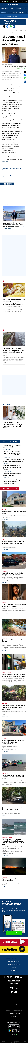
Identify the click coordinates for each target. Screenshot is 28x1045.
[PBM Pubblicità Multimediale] (14, 992)
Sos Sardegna (13, 12)
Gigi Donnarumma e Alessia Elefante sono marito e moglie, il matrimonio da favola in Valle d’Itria (13, 425)
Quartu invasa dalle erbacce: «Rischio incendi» (12, 474)
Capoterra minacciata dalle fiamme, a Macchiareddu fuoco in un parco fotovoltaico (13, 707)
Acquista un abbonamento (14, 961)
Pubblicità (14, 1005)
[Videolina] (14, 942)
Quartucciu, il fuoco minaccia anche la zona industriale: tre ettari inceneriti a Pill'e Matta (12, 453)
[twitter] (2, 1)
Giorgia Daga (6, 477)
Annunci (14, 967)
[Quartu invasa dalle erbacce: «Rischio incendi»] (14, 627)
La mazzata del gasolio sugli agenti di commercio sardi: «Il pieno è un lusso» (12, 481)
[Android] (14, 1030)
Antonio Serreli (6, 457)
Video (12, 8)
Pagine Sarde (14, 970)
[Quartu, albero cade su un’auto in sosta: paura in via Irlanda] (14, 795)
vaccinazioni (9, 176)
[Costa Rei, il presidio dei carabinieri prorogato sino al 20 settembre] (14, 560)
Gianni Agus (5, 463)
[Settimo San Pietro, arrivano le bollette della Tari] (14, 499)
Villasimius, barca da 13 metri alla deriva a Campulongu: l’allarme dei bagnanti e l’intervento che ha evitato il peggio (14, 841)
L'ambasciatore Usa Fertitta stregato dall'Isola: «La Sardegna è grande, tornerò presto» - (13, 224)
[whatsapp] (7, 1)
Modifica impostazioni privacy (14, 1010)
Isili (11, 171)
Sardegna (18, 8)
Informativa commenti (14, 1013)
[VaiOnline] (14, 988)
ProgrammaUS (4, 8)
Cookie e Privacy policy (14, 999)
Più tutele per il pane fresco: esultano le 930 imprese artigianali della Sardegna (14, 302)
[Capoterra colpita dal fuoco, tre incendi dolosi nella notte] (14, 866)
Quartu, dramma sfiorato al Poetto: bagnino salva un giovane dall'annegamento (13, 742)
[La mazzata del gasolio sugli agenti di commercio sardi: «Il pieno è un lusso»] (14, 662)
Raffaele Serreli (6, 449)
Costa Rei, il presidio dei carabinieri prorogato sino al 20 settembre (14, 460)
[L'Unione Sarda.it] (14, 4)
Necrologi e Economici (14, 1002)
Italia (24, 8)
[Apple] (14, 1026)
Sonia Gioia (5, 161)
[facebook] (5, 1)
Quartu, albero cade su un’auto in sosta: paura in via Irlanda (12, 808)
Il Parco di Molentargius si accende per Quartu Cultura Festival (12, 467)
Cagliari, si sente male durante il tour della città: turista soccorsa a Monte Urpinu (13, 776)
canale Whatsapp (21, 68)
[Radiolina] (14, 949)
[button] (4, 26)
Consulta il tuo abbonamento (14, 958)
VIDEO (22, 226)
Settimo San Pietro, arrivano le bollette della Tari (12, 446)
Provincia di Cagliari (10, 22)
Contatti (14, 1007)
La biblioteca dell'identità (14, 964)
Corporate (14, 1016)
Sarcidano (6, 171)
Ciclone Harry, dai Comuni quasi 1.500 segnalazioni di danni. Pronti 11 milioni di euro (13, 352)
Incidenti (21, 12)
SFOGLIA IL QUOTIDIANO (8, 16)
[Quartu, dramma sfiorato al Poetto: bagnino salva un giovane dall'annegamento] (14, 728)
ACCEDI (24, 1)
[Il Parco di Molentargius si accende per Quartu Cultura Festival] (14, 592)
